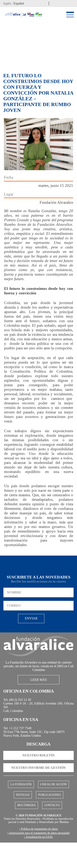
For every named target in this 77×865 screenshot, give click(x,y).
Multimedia (27, 818)
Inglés (7, 4)
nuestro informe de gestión (38, 779)
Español (21, 4)
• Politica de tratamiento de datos (38, 847)
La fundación (21, 796)
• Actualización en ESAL (39, 859)
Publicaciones (49, 807)
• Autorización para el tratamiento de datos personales (39, 853)
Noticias (23, 807)
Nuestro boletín (39, 766)
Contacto (51, 818)
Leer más (38, 684)
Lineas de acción (53, 796)
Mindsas (38, 840)
